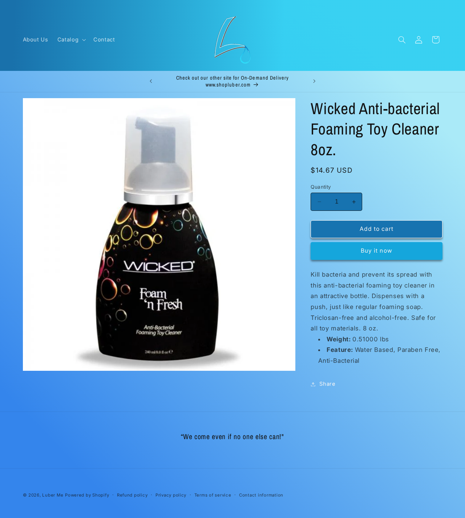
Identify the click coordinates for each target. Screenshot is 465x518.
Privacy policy (170, 495)
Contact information (261, 495)
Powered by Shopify (87, 495)
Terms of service (212, 495)
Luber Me (52, 495)
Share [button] (327, 384)
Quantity (321, 187)
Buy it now (376, 250)
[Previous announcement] (151, 81)
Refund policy (132, 495)
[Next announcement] (314, 81)
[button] (71, 40)
